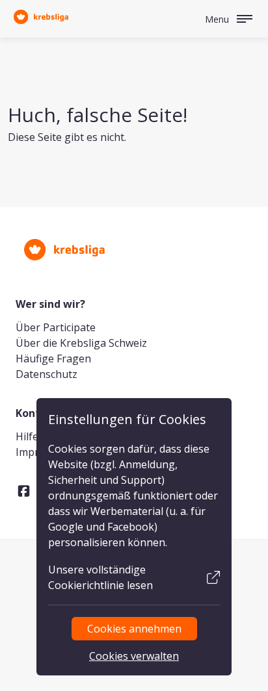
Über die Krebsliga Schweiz (81, 343)
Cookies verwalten (134, 656)
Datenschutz (46, 374)
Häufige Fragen (53, 358)
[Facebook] (24, 491)
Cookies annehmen (134, 629)
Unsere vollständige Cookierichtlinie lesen (100, 577)
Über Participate (56, 327)
